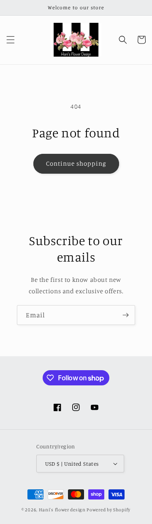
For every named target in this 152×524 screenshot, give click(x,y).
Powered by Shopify (108, 510)
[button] (10, 39)
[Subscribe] (125, 315)
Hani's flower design (62, 510)
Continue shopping (76, 163)
